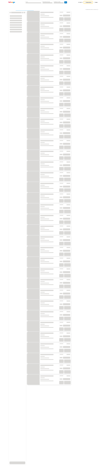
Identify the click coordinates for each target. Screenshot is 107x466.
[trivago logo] (12, 2)
